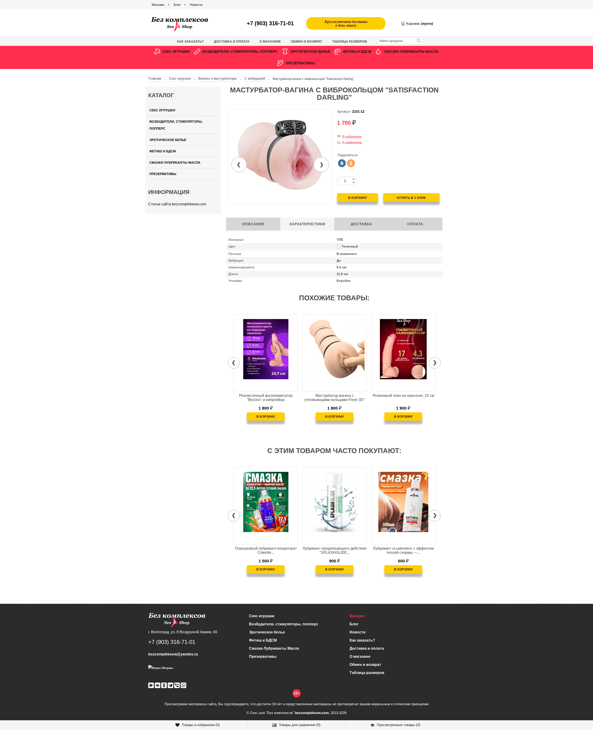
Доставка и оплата (231, 41)
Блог (354, 624)
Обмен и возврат (306, 41)
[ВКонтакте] (342, 163)
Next (321, 164)
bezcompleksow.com (312, 713)
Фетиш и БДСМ (357, 51)
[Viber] (177, 685)
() (201, 725)
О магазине (270, 41)
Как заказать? (190, 41)
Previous (239, 164)
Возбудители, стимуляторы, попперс (240, 51)
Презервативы (300, 63)
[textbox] (400, 41)
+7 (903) (270, 23)
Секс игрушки (176, 51)
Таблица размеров (349, 41)
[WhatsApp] (183, 685)
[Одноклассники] (351, 163)
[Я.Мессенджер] (151, 685)
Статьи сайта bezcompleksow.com (177, 204)
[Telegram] (170, 685)
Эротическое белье (310, 51)
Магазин (357, 616)
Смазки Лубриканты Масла (411, 51)
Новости (358, 632)
